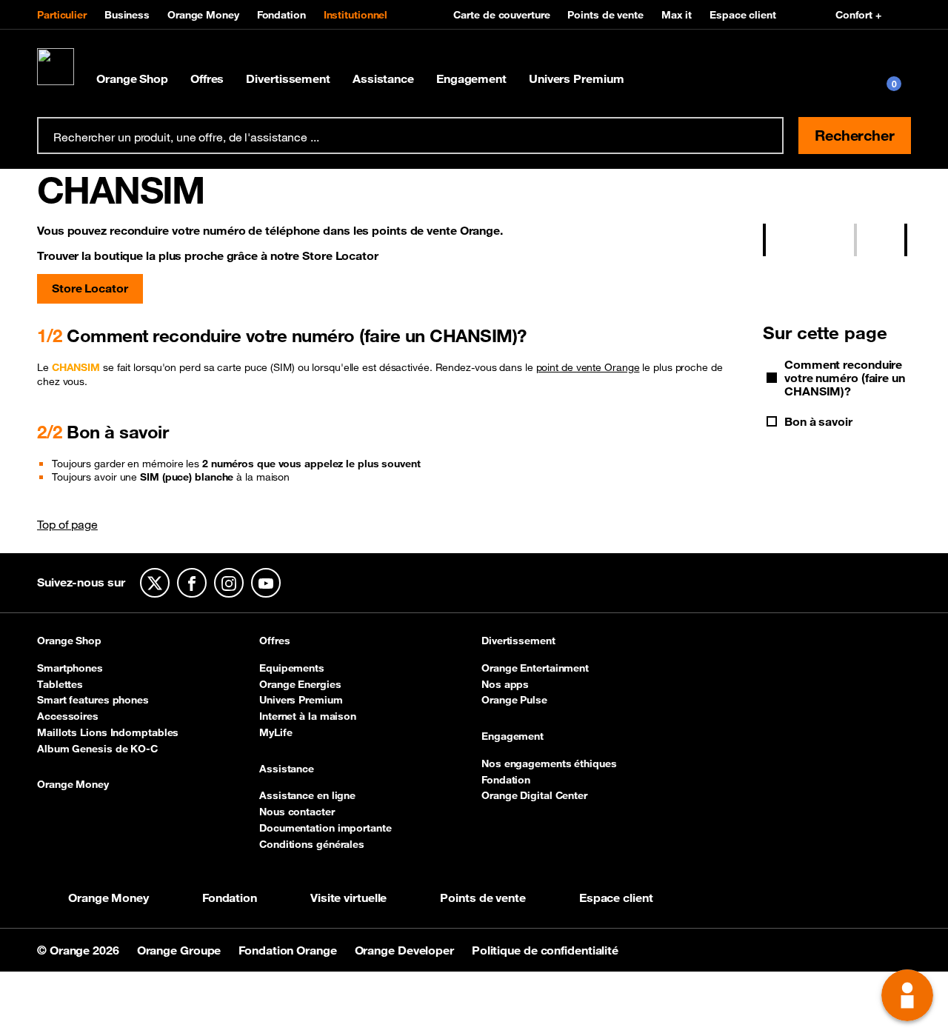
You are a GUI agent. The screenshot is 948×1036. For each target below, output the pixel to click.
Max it (676, 14)
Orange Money (203, 14)
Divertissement (288, 78)
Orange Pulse (514, 699)
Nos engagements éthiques (549, 763)
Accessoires (68, 716)
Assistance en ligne (307, 795)
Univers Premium (576, 78)
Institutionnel (356, 14)
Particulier (62, 14)
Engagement (471, 78)
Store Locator (90, 288)
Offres (207, 78)
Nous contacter (297, 811)
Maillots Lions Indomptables (107, 732)
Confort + (858, 14)
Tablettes (60, 684)
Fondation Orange (288, 950)
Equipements (291, 668)
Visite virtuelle (348, 897)
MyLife (275, 732)
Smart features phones (93, 699)
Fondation (281, 14)
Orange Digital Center (534, 795)
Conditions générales (311, 844)
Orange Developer (406, 950)
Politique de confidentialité (545, 950)
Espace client (743, 14)
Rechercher (855, 135)
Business (127, 14)
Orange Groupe (180, 950)
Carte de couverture (501, 14)
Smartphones (70, 668)
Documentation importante (325, 828)
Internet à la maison (307, 716)
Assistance (383, 78)
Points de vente (605, 14)
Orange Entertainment (535, 668)
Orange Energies (300, 684)
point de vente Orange (588, 367)
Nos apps (505, 684)
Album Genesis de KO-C (97, 748)
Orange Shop (132, 78)
